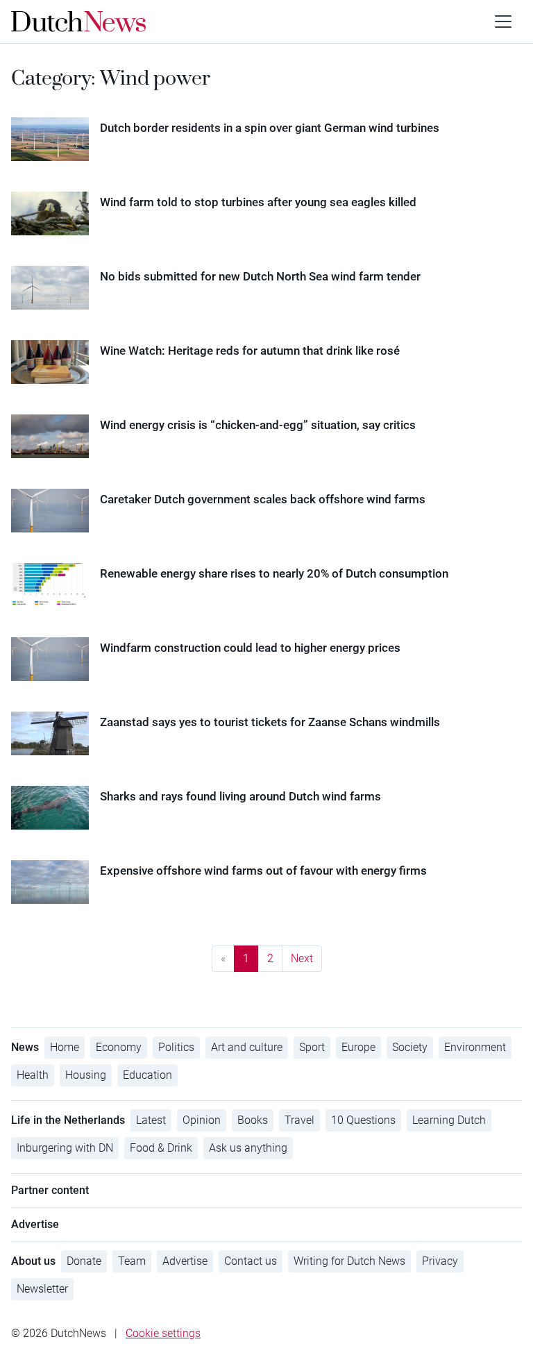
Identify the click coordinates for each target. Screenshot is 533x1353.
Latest (151, 1120)
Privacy (440, 1261)
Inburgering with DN (65, 1147)
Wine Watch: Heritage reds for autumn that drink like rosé (250, 351)
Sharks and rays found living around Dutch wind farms (240, 796)
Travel (299, 1120)
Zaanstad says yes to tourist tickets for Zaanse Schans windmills (270, 722)
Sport (312, 1047)
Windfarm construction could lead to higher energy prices (250, 648)
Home (64, 1047)
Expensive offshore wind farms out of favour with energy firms (263, 870)
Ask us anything (248, 1147)
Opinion (202, 1120)
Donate (84, 1261)
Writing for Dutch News (349, 1261)
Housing (85, 1075)
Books (252, 1120)
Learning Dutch (449, 1120)
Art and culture (246, 1047)
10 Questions (363, 1120)
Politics (176, 1047)
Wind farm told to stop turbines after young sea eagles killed (258, 202)
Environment (475, 1047)
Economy (119, 1047)
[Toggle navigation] (503, 21)
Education (147, 1075)
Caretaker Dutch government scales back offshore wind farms (262, 499)
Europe (358, 1047)
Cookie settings (163, 1333)
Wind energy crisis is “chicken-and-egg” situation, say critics (258, 425)
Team (132, 1261)
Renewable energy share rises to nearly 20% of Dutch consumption (274, 573)
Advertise (185, 1261)
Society (410, 1047)
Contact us (250, 1261)
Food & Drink (161, 1147)
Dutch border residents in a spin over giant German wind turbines (269, 128)
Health (33, 1075)
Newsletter (42, 1288)
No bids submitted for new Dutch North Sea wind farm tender (260, 276)
